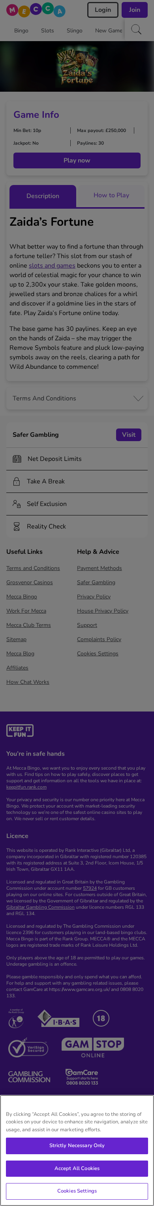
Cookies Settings (77, 1191)
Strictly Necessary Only (77, 1145)
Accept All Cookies (77, 1168)
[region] (77, 1150)
